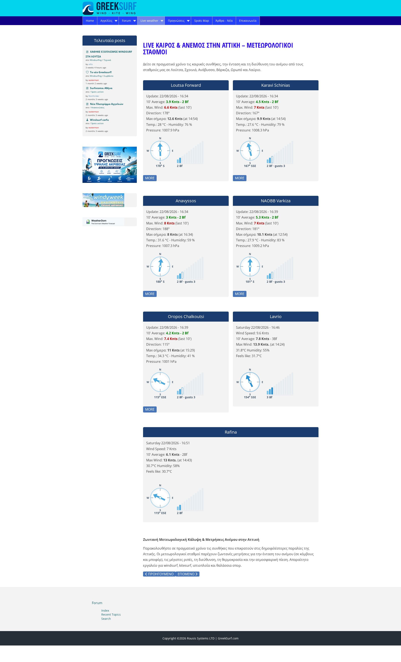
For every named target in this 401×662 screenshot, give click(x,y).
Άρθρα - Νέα (224, 21)
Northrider (94, 95)
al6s (91, 64)
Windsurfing (96, 60)
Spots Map (201, 21)
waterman (94, 80)
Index (105, 610)
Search (106, 619)
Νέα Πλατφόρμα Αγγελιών (106, 104)
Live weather (149, 21)
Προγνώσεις (176, 21)
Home (90, 21)
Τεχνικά (107, 60)
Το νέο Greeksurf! (101, 72)
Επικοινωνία (247, 21)
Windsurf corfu (99, 120)
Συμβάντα (108, 75)
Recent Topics (111, 614)
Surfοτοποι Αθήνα (101, 88)
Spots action (97, 91)
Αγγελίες (106, 21)
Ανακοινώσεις (97, 107)
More (150, 178)
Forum (126, 21)
